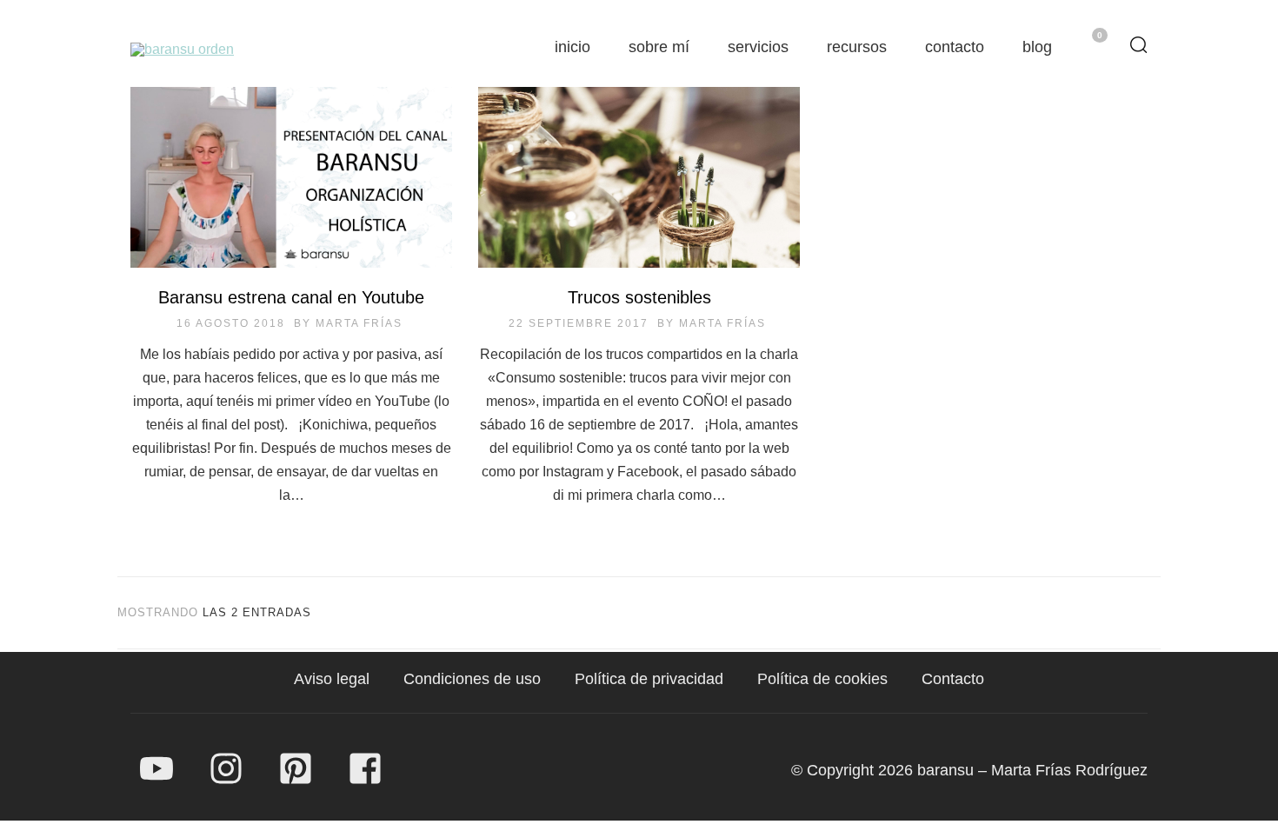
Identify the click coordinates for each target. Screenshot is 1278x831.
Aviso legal (331, 679)
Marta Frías (359, 323)
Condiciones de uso (472, 679)
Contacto (953, 679)
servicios (758, 47)
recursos (857, 47)
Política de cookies (822, 679)
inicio (572, 47)
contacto (954, 47)
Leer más (291, 187)
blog (1037, 47)
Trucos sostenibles (639, 297)
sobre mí (659, 47)
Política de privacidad (649, 679)
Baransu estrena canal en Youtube (291, 297)
